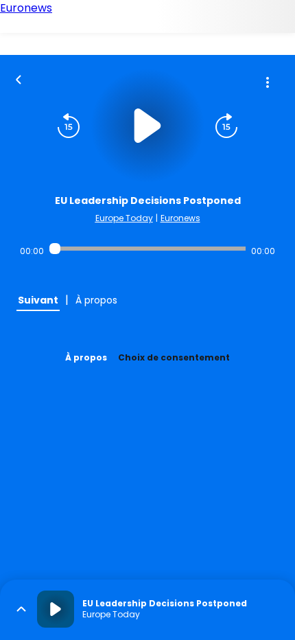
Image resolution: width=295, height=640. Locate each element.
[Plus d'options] (267, 82)
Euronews (180, 218)
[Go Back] (18, 78)
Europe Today (124, 218)
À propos (86, 357)
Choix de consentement (174, 357)
